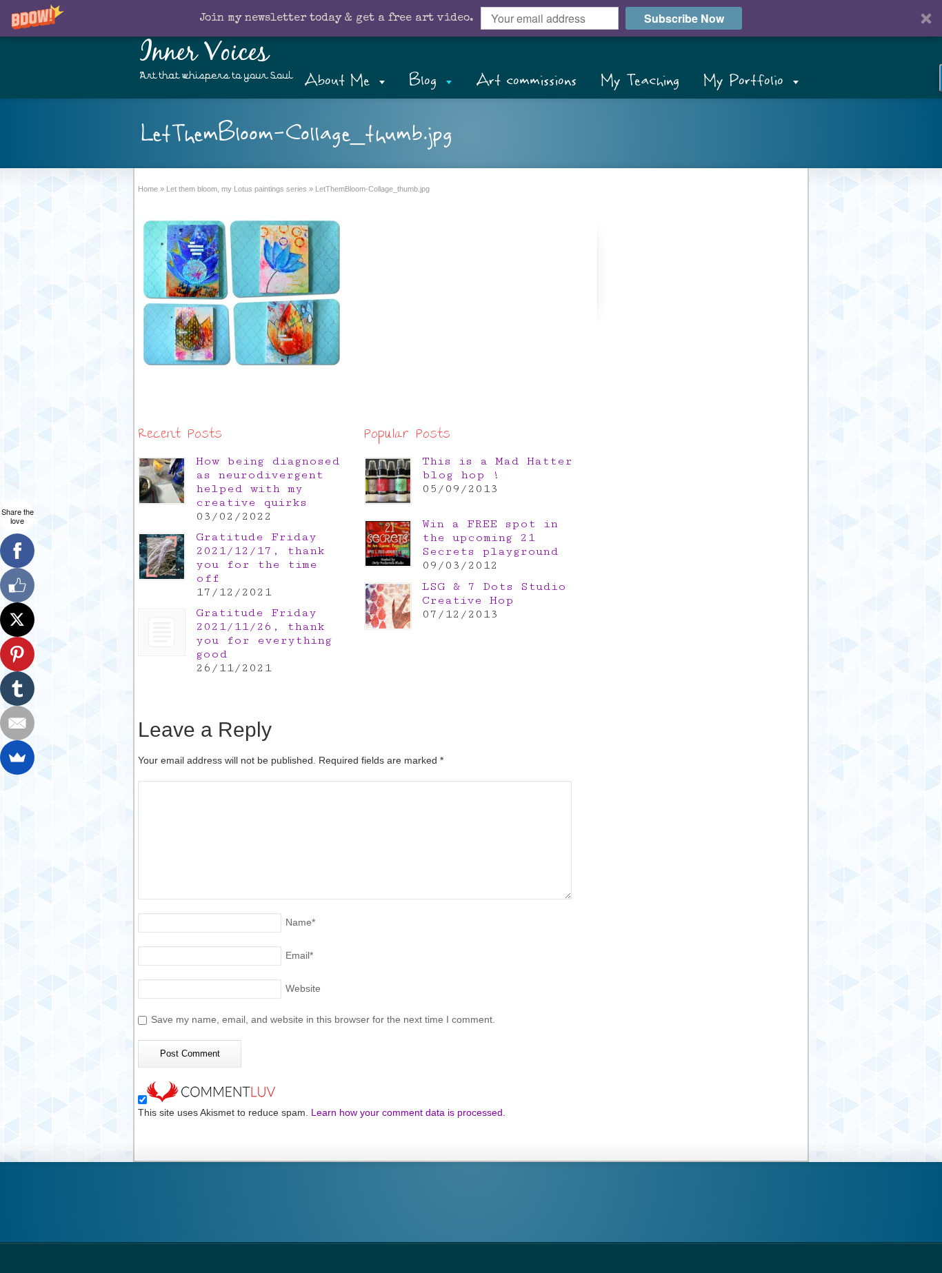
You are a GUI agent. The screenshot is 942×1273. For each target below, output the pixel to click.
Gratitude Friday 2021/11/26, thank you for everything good (264, 633)
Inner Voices (204, 53)
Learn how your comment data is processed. (408, 1112)
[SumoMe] (17, 757)
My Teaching (640, 80)
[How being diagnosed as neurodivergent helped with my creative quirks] (162, 481)
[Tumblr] (17, 688)
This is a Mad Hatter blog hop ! (497, 468)
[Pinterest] (17, 654)
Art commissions (526, 80)
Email (299, 955)
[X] (17, 619)
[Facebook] (17, 550)
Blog (423, 80)
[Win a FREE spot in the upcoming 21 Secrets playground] (388, 543)
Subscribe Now (684, 18)
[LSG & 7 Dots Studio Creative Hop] (388, 606)
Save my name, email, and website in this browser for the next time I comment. (323, 1019)
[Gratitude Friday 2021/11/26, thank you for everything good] (162, 632)
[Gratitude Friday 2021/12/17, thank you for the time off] (162, 556)
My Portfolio (743, 80)
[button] (471, 18)
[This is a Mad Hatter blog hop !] (388, 481)
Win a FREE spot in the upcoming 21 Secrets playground (490, 537)
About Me (337, 80)
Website (303, 988)
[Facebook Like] (17, 585)
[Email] (17, 723)
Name (300, 922)
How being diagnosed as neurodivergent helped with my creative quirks (268, 481)
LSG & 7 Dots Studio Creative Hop (494, 593)
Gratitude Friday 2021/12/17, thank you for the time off (260, 557)
